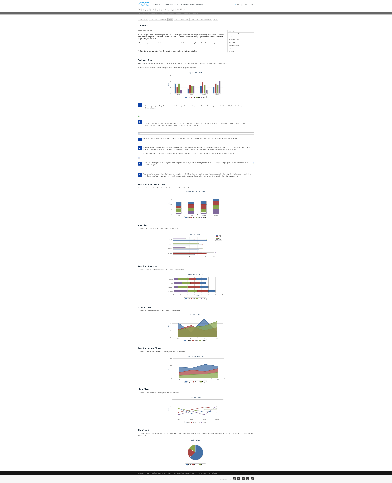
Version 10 (154, 13)
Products (158, 4)
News (152, 473)
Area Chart (232, 42)
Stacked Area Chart (234, 45)
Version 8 (171, 13)
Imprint (193, 473)
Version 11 (145, 13)
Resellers (169, 473)
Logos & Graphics (160, 473)
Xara (143, 4)
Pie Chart (231, 51)
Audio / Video (195, 19)
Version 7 (179, 13)
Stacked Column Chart (235, 34)
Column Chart (232, 31)
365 (139, 13)
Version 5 (195, 13)
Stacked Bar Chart (234, 40)
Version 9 (163, 13)
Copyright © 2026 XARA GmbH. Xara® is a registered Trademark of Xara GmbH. (160, 478)
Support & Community (190, 4)
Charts (170, 19)
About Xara (141, 473)
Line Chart (231, 48)
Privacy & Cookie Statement (205, 473)
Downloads (171, 4)
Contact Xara (186, 473)
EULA (215, 473)
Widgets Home (143, 19)
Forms (177, 19)
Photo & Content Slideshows (158, 19)
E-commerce (184, 19)
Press (147, 473)
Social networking (206, 19)
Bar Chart (231, 37)
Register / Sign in (248, 4)
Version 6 (187, 13)
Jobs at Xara (177, 473)
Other (215, 19)
